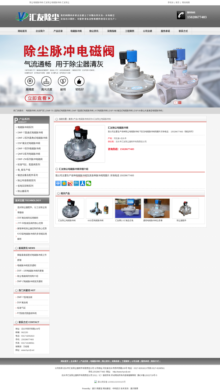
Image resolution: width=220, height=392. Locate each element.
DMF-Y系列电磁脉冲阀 (29, 148)
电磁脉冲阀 (76, 31)
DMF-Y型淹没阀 (24, 297)
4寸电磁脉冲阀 (101, 111)
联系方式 (183, 31)
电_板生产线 (24, 169)
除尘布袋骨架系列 (27, 180)
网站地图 (186, 2)
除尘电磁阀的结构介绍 (27, 276)
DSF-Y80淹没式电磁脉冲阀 (121, 111)
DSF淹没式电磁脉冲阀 (29, 143)
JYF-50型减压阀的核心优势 (30, 223)
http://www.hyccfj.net (121, 372)
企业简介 (40, 31)
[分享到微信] (88, 183)
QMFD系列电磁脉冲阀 (29, 154)
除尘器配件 (181, 220)
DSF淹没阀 (22, 302)
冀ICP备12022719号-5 (147, 375)
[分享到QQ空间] (64, 183)
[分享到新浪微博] (70, 183)
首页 (177, 2)
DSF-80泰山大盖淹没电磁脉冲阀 (148, 111)
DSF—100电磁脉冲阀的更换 (30, 271)
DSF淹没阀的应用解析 (27, 218)
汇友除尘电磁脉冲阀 (102, 119)
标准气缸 (41, 111)
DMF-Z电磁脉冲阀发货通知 (30, 281)
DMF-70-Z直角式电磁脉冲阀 (58, 111)
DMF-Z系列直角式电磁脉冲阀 (32, 138)
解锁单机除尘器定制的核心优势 (32, 228)
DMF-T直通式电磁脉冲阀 (82, 111)
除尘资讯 (93, 31)
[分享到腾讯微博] (76, 183)
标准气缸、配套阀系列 (29, 164)
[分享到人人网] (82, 183)
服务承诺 (165, 31)
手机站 (170, 2)
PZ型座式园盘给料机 (27, 313)
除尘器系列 (23, 191)
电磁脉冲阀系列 (85, 119)
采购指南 (111, 31)
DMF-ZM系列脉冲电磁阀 (30, 159)
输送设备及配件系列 (28, 175)
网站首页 (22, 31)
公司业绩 (147, 31)
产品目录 (58, 31)
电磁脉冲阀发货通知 (26, 265)
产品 (75, 119)
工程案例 (129, 31)
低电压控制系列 (25, 185)
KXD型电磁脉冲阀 (95, 220)
